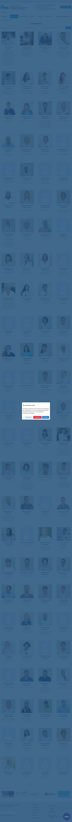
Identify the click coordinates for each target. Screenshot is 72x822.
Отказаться (37, 417)
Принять (45, 417)
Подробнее (28, 417)
